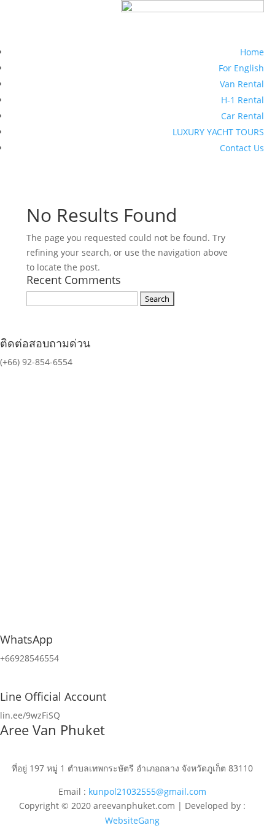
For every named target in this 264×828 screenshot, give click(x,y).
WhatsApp (26, 639)
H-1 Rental (242, 100)
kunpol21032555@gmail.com (147, 791)
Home (252, 52)
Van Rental (242, 84)
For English (241, 68)
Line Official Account (53, 696)
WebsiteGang (132, 820)
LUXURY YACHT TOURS (218, 132)
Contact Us (242, 148)
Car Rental (242, 116)
